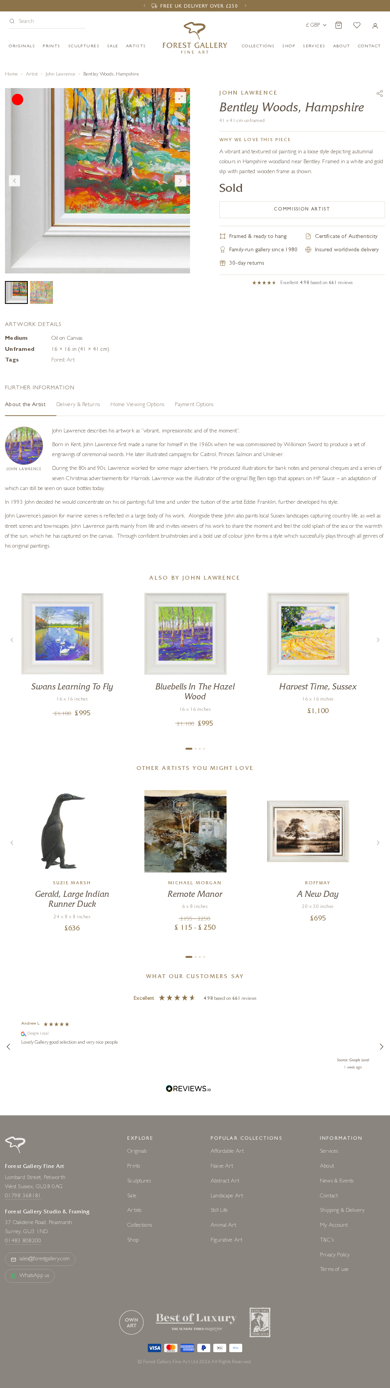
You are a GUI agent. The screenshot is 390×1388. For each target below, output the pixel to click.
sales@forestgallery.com (44, 1259)
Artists (136, 46)
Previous (14, 180)
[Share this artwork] (379, 93)
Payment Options (194, 405)
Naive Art (222, 1167)
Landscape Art (227, 1196)
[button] (47, 22)
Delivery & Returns (78, 405)
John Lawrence (60, 74)
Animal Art (224, 1226)
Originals (22, 46)
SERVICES (314, 46)
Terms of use (334, 1270)
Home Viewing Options (137, 405)
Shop (288, 46)
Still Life (219, 1211)
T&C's (327, 1240)
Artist (32, 74)
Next (180, 180)
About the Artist (25, 405)
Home (11, 74)
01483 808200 (23, 1241)
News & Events (336, 1181)
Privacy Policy (335, 1255)
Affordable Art (227, 1152)
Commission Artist (302, 209)
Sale (112, 46)
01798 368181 (23, 1196)
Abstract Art (225, 1181)
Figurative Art (226, 1240)
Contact (329, 1196)
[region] (195, 1046)
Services (329, 1152)
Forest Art (63, 360)
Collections (258, 46)
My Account (334, 1226)
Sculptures (83, 46)
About (341, 46)
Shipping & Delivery (342, 1211)
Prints (52, 46)
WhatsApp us (34, 1276)
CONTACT (369, 46)
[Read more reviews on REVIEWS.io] (188, 1089)
